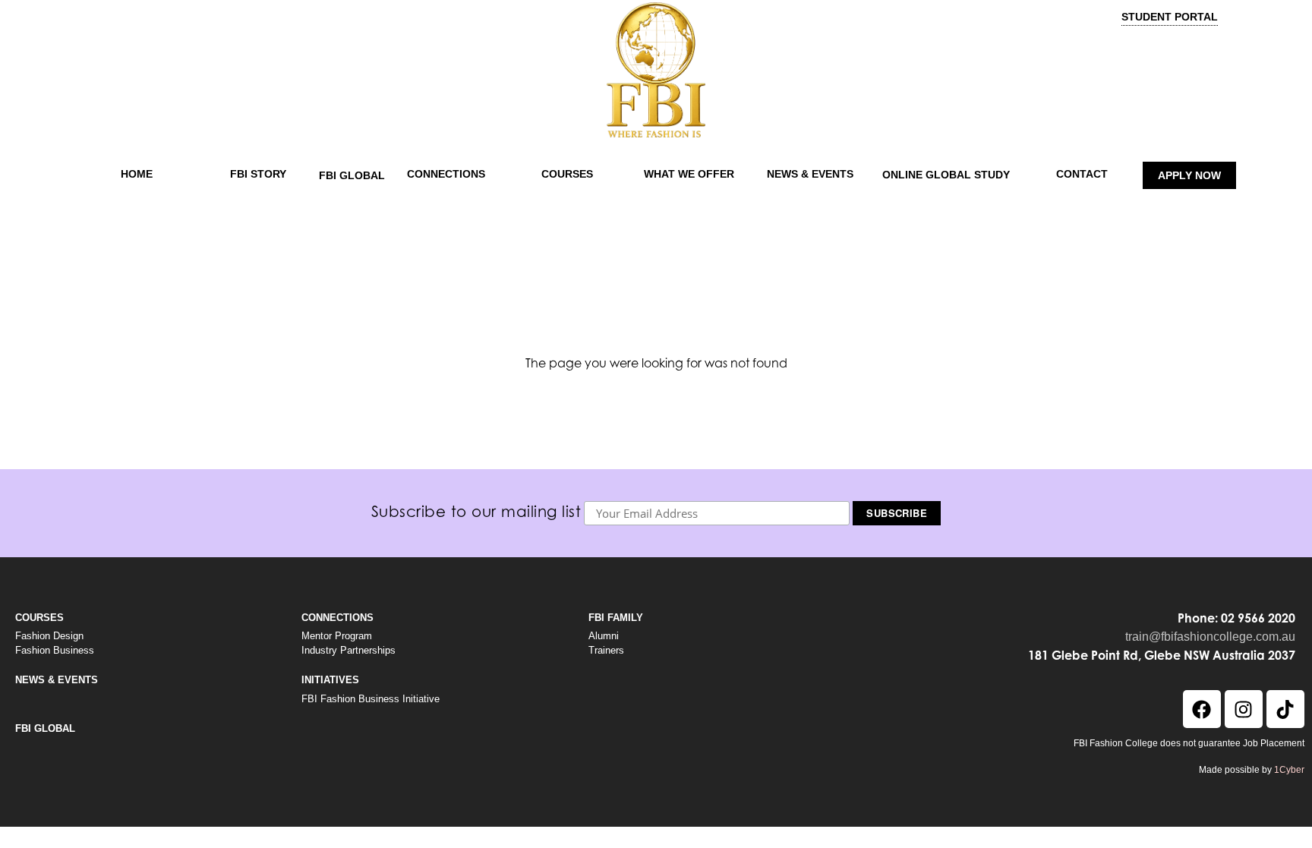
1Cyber (1289, 769)
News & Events (810, 174)
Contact (1082, 174)
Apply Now (1189, 175)
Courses (567, 174)
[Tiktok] (1285, 709)
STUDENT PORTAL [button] (1169, 17)
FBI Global (352, 175)
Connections (446, 174)
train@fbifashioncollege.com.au (1210, 636)
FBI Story (258, 174)
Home (137, 174)
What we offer (689, 174)
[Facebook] (1202, 709)
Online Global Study (946, 175)
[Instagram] (1244, 709)
